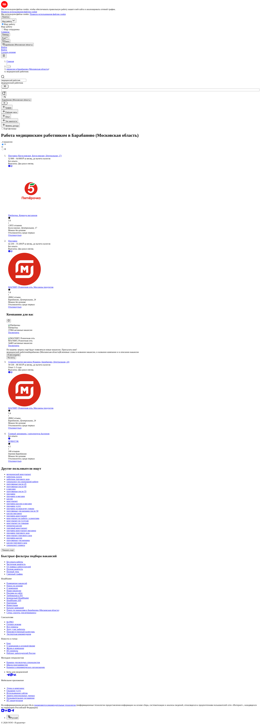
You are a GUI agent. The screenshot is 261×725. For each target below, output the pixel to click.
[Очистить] (5, 86)
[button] (4, 47)
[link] (5, 41)
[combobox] (13, 80)
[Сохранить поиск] (4, 93)
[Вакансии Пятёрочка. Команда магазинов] (133, 191)
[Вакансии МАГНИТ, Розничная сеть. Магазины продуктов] (133, 269)
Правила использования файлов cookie (48, 14)
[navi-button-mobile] (4, 56)
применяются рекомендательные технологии (55, 705)
